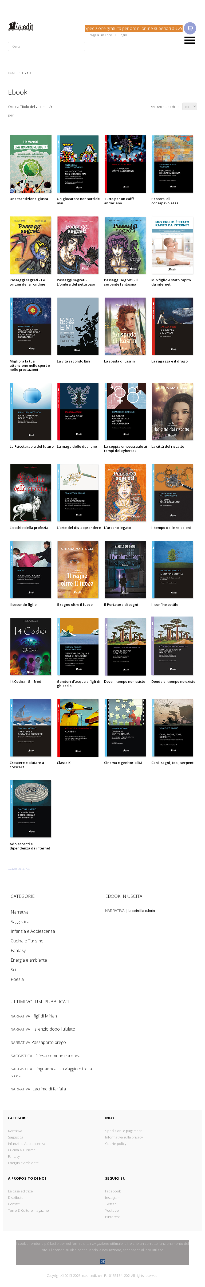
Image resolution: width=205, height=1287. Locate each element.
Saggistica (20, 922)
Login (123, 35)
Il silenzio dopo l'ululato (53, 1029)
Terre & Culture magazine (28, 1210)
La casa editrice (20, 1191)
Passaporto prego (48, 1042)
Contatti (14, 1204)
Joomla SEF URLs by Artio (19, 868)
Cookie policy (115, 1143)
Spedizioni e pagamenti (124, 1130)
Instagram (112, 1197)
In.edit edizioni (28, 26)
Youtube (112, 1210)
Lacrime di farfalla (49, 1089)
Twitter (110, 1204)
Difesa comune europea (57, 1056)
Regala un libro (100, 35)
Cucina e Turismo (27, 941)
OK (102, 1261)
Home (12, 73)
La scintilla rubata (141, 911)
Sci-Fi (16, 970)
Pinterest (112, 1216)
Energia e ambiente (29, 960)
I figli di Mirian (44, 1016)
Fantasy (18, 950)
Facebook (113, 1191)
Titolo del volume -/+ (36, 106)
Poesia (17, 979)
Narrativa (20, 912)
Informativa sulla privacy (124, 1137)
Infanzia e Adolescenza (33, 931)
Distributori (17, 1197)
